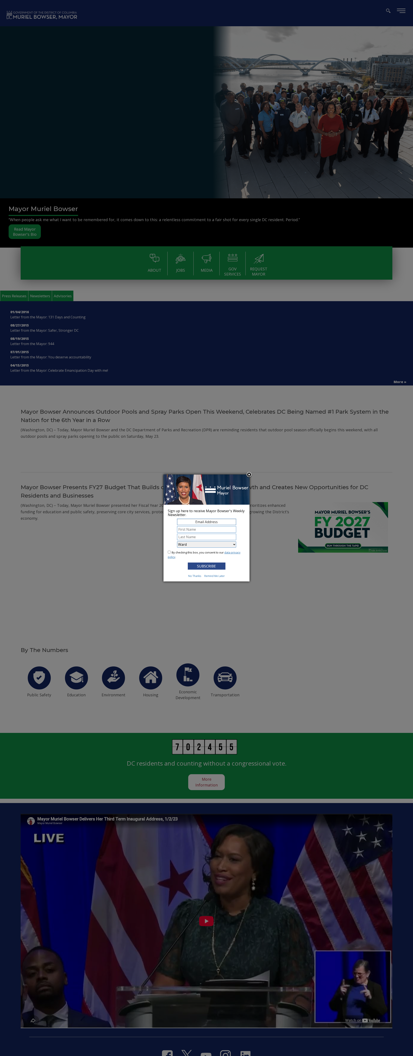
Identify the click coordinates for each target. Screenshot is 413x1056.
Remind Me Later (214, 576)
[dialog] (206, 528)
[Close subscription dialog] (249, 475)
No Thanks (194, 576)
